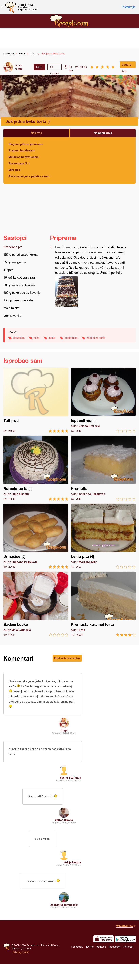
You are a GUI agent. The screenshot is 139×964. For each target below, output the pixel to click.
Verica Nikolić (64, 819)
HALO (25, 952)
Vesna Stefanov (70, 777)
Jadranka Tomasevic (64, 904)
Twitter (90, 946)
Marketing (17, 948)
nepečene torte (96, 337)
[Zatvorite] (3, 7)
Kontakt (28, 948)
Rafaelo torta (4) (35, 468)
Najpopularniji (103, 132)
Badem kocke (35, 604)
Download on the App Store (103, 938)
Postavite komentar (67, 658)
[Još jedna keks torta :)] (91, 291)
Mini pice (14, 169)
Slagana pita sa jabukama (25, 144)
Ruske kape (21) (18, 163)
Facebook (77, 946)
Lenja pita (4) (103, 536)
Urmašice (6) (35, 536)
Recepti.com (69, 20)
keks (36, 337)
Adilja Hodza (72, 862)
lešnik (52, 337)
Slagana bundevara (21, 150)
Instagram (114, 946)
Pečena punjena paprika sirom (28, 176)
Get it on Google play (125, 938)
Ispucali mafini (103, 400)
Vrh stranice (124, 925)
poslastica (71, 337)
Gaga (19, 68)
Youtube (101, 946)
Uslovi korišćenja (49, 945)
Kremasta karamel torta (103, 604)
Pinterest (128, 946)
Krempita (103, 468)
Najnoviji (36, 132)
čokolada (19, 337)
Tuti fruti (35, 400)
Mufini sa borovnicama (23, 156)
